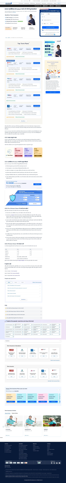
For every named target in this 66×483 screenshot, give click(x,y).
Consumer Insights (36, 450)
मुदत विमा (9, 37)
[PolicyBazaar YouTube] (59, 463)
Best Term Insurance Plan (15, 275)
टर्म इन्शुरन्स (12, 214)
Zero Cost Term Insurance (54, 332)
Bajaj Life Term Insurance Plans (43, 374)
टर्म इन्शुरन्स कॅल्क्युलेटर (21, 260)
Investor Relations (50, 454)
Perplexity (58, 5)
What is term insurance (55, 360)
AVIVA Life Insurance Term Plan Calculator (22, 353)
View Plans (35, 203)
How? (16, 282)
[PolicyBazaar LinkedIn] (57, 463)
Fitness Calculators (23, 446)
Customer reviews (36, 446)
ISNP (48, 450)
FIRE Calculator (35, 334)
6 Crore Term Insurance (52, 397)
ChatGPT (46, 5)
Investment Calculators (23, 445)
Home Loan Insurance (18, 334)
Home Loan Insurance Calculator (27, 334)
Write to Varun (53, 92)
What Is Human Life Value (12, 293)
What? (9, 282)
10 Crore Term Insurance (26, 332)
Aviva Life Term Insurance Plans (22, 374)
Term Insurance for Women (26, 324)
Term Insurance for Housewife (26, 329)
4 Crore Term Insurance (31, 397)
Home (6, 37)
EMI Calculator (45, 334)
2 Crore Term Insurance (18, 329)
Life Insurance (8, 446)
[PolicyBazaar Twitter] (54, 463)
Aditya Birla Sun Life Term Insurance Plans (11, 374)
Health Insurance (8, 450)
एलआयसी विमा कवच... (28, 429)
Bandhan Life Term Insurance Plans (54, 374)
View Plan (37, 184)
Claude (52, 5)
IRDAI (5, 467)
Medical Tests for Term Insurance (55, 329)
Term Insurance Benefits (15, 273)
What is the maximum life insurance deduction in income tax (17, 288)
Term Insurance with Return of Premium (18, 327)
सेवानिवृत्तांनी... (46, 429)
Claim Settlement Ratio (18, 331)
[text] (56, 68)
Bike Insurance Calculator (23, 458)
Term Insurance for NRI (36, 324)
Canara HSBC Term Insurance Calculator (54, 353)
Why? (23, 282)
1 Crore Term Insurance (9, 324)
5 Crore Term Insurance (9, 329)
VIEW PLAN (18, 155)
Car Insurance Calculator (23, 457)
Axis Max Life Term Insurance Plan (33, 374)
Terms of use (49, 33)
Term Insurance (14, 271)
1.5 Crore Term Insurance (45, 332)
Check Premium (36, 48)
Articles (34, 445)
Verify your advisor (50, 453)
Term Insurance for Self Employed (9, 332)
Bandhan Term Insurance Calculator (44, 353)
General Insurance (9, 445)
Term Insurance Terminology (45, 329)
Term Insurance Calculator (54, 324)
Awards (34, 449)
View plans (11, 401)
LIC (52, 334)
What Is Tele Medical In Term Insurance (14, 285)
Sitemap (48, 446)
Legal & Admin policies (50, 449)
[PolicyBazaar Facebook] (52, 463)
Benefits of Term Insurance (35, 329)
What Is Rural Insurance (11, 290)
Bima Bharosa (9, 467)
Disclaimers (7, 340)
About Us (48, 445)
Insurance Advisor (8, 334)
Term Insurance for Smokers (36, 332)
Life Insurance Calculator (54, 327)
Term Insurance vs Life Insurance (36, 327)
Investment (8, 449)
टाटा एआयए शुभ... (8, 429)
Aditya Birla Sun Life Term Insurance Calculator (11, 353)
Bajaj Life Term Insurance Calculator (33, 353)
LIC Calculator (8, 336)
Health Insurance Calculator (23, 454)
